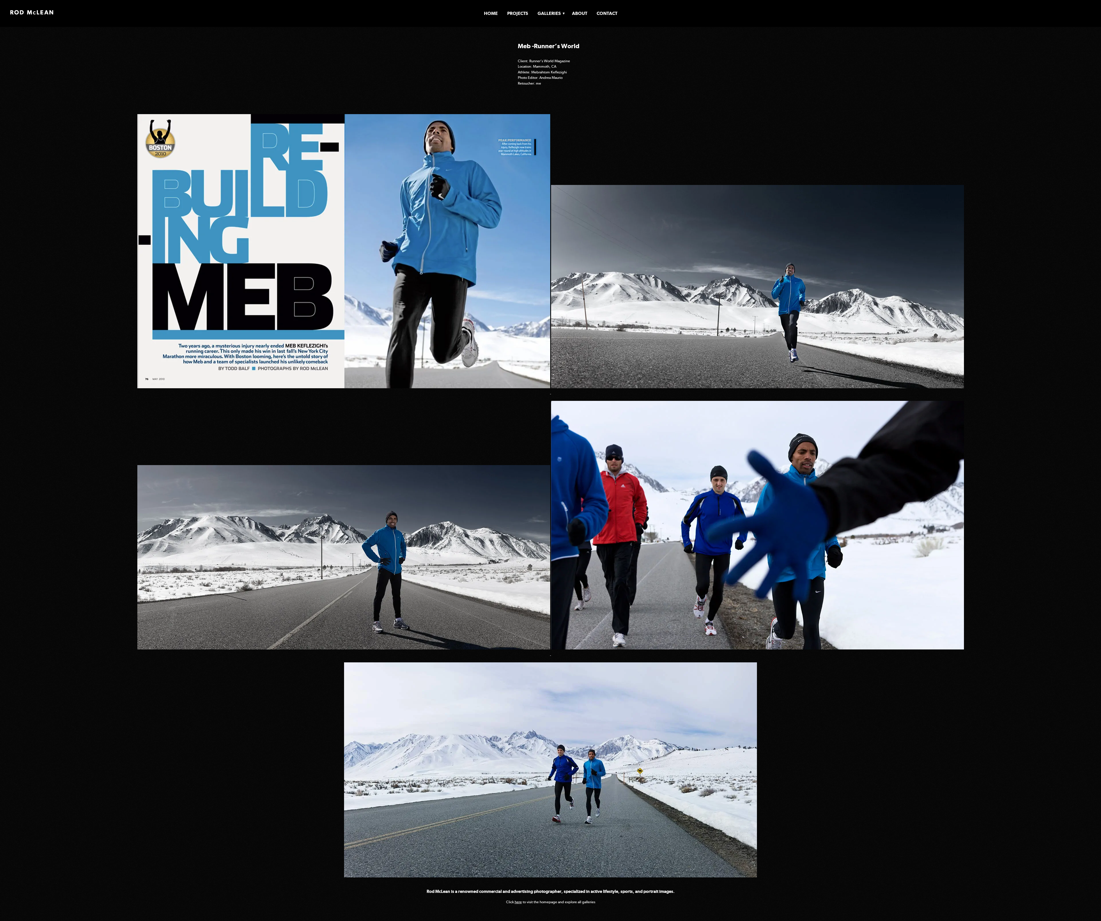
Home (491, 13)
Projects (517, 13)
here (518, 902)
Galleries (549, 13)
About (579, 13)
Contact (607, 13)
